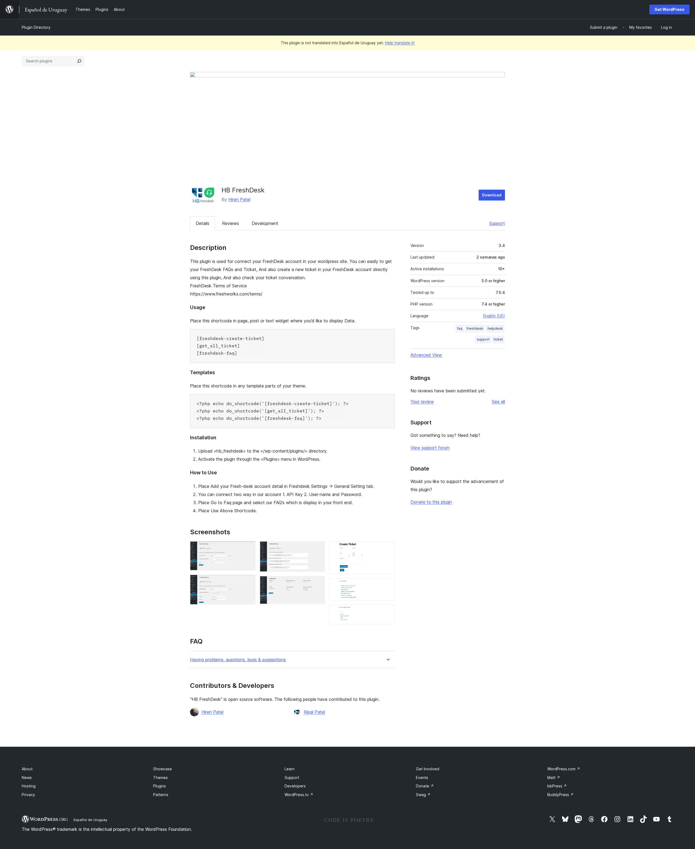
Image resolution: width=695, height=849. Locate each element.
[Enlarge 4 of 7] (317, 583)
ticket (498, 339)
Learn (290, 769)
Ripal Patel (314, 712)
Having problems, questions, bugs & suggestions (238, 659)
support (483, 339)
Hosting (29, 786)
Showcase (162, 769)
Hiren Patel (239, 199)
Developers (295, 786)
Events (422, 777)
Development (265, 223)
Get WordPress (669, 9)
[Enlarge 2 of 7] (248, 582)
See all (498, 401)
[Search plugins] (79, 61)
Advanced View (426, 355)
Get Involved (427, 769)
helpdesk (495, 328)
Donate (425, 786)
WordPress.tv (299, 794)
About (27, 769)
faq (459, 328)
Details (202, 223)
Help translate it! (400, 42)
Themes (160, 777)
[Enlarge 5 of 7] (387, 548)
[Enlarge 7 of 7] (387, 612)
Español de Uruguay (90, 820)
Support (497, 223)
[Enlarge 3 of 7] (317, 548)
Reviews (230, 223)
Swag (423, 794)
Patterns (160, 794)
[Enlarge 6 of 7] (387, 585)
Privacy (28, 794)
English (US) (494, 315)
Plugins (159, 786)
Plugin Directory (36, 27)
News (27, 777)
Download (491, 195)
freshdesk (475, 328)
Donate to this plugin (431, 502)
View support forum (430, 447)
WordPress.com (563, 769)
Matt (553, 777)
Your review (422, 401)
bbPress (557, 786)
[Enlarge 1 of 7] (248, 548)
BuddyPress (560, 794)
